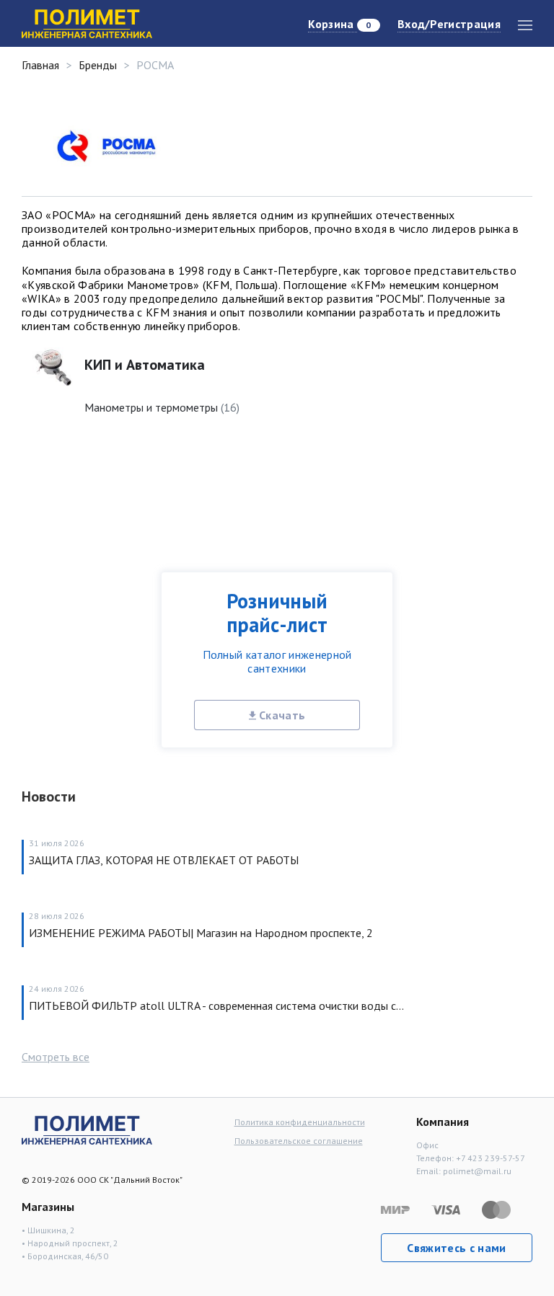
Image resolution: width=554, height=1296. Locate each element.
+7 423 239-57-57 (490, 1158)
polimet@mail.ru (477, 1171)
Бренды (98, 65)
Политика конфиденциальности (299, 1122)
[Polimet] (87, 1129)
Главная (40, 65)
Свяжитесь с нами (456, 1247)
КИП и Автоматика (144, 364)
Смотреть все (55, 1056)
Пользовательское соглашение (298, 1140)
